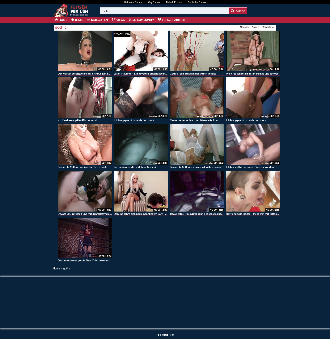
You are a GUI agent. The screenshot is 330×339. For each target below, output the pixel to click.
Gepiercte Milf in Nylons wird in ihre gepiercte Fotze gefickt (205, 167)
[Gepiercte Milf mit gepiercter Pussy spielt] (85, 144)
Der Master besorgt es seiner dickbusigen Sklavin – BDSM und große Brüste (102, 73)
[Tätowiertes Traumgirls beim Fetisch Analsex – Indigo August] (197, 191)
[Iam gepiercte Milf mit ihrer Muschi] (141, 144)
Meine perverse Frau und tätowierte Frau (194, 120)
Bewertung (268, 26)
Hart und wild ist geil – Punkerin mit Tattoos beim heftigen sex (262, 213)
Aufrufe (255, 26)
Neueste (244, 26)
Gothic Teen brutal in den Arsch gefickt (193, 73)
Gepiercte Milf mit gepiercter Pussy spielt (82, 167)
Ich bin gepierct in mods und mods (134, 120)
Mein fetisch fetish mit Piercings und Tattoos (252, 73)
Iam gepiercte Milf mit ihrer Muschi (135, 167)
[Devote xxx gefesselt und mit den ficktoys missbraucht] (85, 191)
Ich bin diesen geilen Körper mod (77, 120)
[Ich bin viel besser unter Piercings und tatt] (253, 144)
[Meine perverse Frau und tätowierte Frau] (197, 97)
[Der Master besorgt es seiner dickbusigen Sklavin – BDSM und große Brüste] (85, 51)
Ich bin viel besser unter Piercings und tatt (251, 167)
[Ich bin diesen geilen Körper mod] (85, 97)
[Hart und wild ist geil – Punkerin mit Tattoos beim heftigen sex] (253, 191)
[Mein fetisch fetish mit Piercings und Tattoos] (253, 51)
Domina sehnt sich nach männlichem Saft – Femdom (145, 213)
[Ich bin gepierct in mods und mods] (141, 97)
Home (56, 268)
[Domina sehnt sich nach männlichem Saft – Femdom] (141, 191)
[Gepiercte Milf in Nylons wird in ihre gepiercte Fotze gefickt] (197, 144)
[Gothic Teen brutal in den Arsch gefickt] (197, 51)
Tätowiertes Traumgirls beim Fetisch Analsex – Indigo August (206, 213)
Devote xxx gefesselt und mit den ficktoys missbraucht (90, 213)
